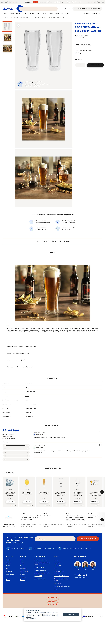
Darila (100, 13)
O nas (55, 589)
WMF (21, 560)
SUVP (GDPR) (38, 576)
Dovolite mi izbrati (31, 618)
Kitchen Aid (23, 568)
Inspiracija (87, 13)
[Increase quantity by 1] (83, 65)
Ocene (54, 241)
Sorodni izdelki (65, 241)
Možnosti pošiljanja (40, 570)
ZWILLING (28, 412)
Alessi (22, 562)
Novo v (94, 13)
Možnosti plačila (39, 567)
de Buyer (22, 577)
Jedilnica (8, 562)
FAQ (55, 568)
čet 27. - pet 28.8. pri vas (82, 50)
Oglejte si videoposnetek (32, 85)
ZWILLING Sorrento (30, 408)
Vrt (7, 568)
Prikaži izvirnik (39, 434)
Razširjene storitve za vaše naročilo (42, 563)
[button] (10, 502)
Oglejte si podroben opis (82, 44)
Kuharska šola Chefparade (61, 576)
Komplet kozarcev (30, 404)
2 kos (26, 400)
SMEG (22, 565)
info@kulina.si (80, 575)
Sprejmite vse (70, 614)
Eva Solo (22, 580)
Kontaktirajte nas (40, 578)
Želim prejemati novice (88, 538)
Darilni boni (57, 562)
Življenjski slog (10, 574)
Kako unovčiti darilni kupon (62, 586)
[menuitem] (5, 14)
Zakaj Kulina (57, 583)
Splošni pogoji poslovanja (42, 573)
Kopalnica (9, 571)
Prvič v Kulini (57, 565)
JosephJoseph (24, 571)
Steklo (27, 396)
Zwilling (22, 574)
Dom (7, 577)
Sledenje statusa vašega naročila (61, 579)
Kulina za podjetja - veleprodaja (59, 572)
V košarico (95, 65)
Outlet (8, 580)
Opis (36, 241)
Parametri (45, 241)
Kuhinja (8, 560)
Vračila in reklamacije (41, 560)
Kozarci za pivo (29, 383)
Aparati (8, 565)
